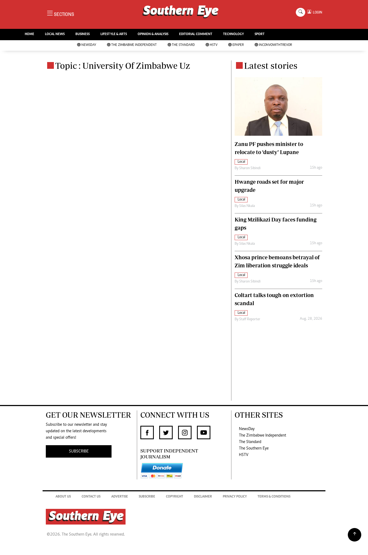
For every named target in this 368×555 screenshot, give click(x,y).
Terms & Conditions (274, 497)
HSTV (213, 45)
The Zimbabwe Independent (134, 45)
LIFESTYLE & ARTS (113, 34)
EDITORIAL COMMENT (195, 34)
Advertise (119, 497)
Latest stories (270, 65)
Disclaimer (203, 497)
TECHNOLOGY (233, 34)
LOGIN (316, 12)
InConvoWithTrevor (275, 45)
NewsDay (88, 45)
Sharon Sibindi (250, 168)
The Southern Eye (254, 448)
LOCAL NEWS (55, 34)
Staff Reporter (249, 319)
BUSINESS (82, 34)
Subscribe (147, 497)
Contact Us (91, 497)
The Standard (183, 45)
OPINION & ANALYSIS (153, 34)
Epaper (238, 45)
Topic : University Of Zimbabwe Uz (122, 65)
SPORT (260, 34)
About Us (63, 497)
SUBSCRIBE (79, 451)
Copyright (174, 497)
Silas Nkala (247, 206)
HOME (29, 34)
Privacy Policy (235, 497)
